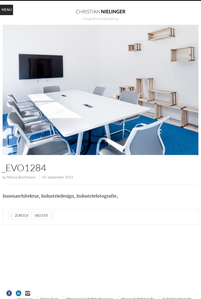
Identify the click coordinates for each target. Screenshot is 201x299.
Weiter (41, 215)
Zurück (22, 215)
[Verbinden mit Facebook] (9, 293)
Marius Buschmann (21, 177)
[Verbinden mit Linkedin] (19, 293)
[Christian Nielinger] (100, 11)
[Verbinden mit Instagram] (28, 293)
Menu (7, 10)
